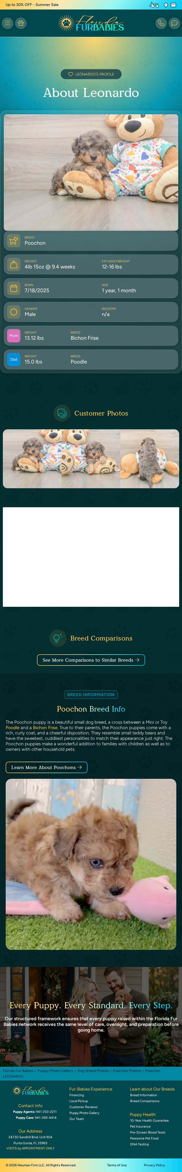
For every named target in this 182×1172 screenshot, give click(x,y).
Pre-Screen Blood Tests (147, 1132)
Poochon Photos (127, 1070)
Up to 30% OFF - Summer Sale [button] (32, 4)
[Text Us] (174, 23)
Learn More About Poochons (43, 767)
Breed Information (143, 1095)
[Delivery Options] (155, 5)
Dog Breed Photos (93, 1070)
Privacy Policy (154, 1165)
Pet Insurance (140, 1126)
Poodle (12, 727)
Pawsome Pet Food (144, 1138)
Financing (76, 1095)
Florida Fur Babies (18, 1070)
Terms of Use (117, 1165)
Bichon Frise (45, 727)
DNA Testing (139, 1144)
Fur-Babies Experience (90, 1089)
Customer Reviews (83, 1107)
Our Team (76, 1119)
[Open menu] (7, 23)
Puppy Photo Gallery (55, 1070)
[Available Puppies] (21, 23)
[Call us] (161, 23)
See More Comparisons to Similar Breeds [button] (88, 660)
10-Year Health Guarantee (149, 1121)
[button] (166, 5)
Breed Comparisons (144, 1101)
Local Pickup (78, 1101)
